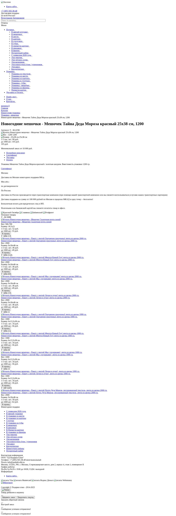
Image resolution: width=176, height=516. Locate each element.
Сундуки (10, 421)
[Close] (2, 495)
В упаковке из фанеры (16, 432)
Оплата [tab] (9, 160)
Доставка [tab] (10, 157)
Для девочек (17, 57)
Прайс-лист (11, 97)
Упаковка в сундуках (21, 81)
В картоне (16, 39)
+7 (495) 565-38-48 (9, 11)
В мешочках (17, 34)
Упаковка (10, 71)
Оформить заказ (8, 497)
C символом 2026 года (16, 411)
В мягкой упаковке (14, 414)
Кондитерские (18, 69)
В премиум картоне (20, 46)
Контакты (11, 101)
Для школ (16, 67)
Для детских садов (20, 60)
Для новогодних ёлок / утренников (27, 64)
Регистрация (6, 18)
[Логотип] (6, 2)
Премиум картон (19, 90)
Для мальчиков (18, 62)
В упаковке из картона (16, 418)
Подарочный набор (20, 53)
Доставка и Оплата (15, 92)
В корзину (6, 234)
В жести (15, 37)
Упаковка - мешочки (20, 85)
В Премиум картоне (15, 430)
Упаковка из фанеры (20, 88)
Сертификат (6, 168)
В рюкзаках (17, 48)
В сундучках (17, 41)
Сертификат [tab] (11, 155)
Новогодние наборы (15, 448)
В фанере (15, 50)
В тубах (15, 43)
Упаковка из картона (21, 78)
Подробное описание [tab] (15, 153)
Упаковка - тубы (19, 83)
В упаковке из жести (15, 416)
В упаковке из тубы (14, 423)
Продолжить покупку (26, 497)
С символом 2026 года (21, 55)
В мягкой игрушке (20, 32)
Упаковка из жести (20, 76)
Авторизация (18, 18)
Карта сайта (12, 6)
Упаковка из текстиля (21, 74)
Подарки (10, 30)
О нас (9, 99)
